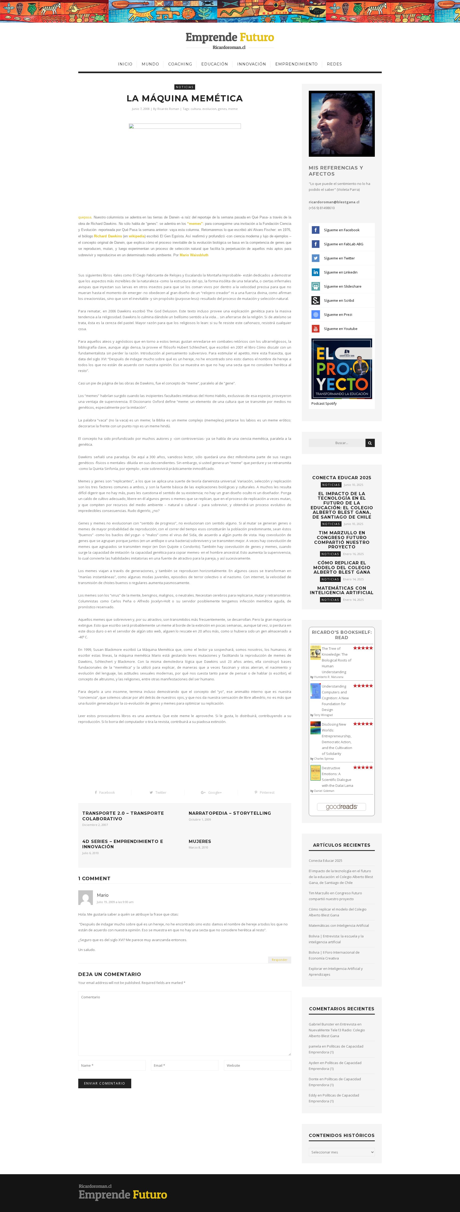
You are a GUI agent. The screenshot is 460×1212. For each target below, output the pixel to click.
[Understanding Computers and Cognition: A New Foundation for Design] (315, 697)
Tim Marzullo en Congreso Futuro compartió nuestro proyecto (342, 539)
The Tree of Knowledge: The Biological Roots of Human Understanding (336, 660)
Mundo (150, 64)
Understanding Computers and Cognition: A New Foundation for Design (335, 698)
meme (233, 109)
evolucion (209, 109)
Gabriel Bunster (321, 1024)
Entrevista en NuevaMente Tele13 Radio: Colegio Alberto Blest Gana (337, 1030)
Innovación (251, 64)
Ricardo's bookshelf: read (342, 635)
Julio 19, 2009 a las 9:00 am (115, 902)
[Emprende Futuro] (230, 40)
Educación (214, 64)
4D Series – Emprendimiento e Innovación (122, 844)
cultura (196, 109)
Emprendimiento (296, 64)
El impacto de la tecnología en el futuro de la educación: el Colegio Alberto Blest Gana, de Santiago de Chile (342, 505)
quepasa (84, 217)
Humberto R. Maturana (328, 677)
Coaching (180, 64)
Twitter (160, 792)
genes (222, 109)
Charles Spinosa (324, 758)
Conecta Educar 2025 (341, 477)
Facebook (107, 792)
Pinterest (267, 792)
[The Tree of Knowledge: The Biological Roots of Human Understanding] (315, 658)
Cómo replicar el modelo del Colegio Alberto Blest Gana (342, 567)
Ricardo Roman (168, 109)
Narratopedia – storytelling (230, 813)
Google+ (215, 792)
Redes (334, 64)
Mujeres (200, 841)
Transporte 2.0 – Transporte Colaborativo (123, 816)
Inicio (125, 64)
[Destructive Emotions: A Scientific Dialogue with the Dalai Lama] (315, 779)
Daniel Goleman (324, 791)
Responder (280, 960)
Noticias (185, 87)
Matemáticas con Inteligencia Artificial (342, 590)
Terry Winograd (323, 715)
